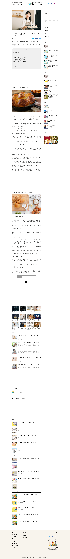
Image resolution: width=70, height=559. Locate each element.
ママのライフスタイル (19, 398)
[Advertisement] (19, 408)
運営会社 (24, 532)
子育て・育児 (16, 8)
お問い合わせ (25, 535)
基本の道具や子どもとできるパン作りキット (20, 59)
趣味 (24, 398)
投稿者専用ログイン (26, 538)
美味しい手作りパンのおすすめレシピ (21, 61)
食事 (26, 398)
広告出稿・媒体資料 (26, 537)
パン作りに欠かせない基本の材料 (18, 58)
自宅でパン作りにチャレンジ (19, 52)
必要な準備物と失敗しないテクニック (21, 57)
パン (13, 398)
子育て (20, 8)
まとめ (15, 66)
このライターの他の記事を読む (20, 392)
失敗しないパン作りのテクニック (18, 60)
